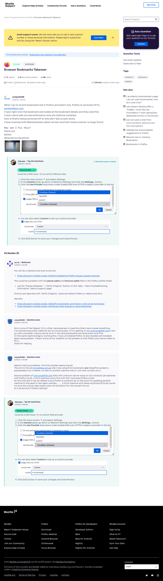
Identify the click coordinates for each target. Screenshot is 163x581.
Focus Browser (48, 548)
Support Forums (18, 17)
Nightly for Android (85, 548)
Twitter (7, 539)
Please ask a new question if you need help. (47, 55)
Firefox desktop (49, 534)
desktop (128, 81)
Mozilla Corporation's (19, 562)
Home (6, 17)
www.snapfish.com (100, 331)
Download (46, 529)
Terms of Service (27, 575)
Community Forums (57, 6)
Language (129, 562)
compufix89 (18, 97)
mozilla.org (9, 575)
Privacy (42, 575)
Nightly (79, 543)
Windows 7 (129, 77)
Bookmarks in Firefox (136, 144)
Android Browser (49, 539)
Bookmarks (21, 82)
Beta (77, 534)
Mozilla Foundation (65, 562)
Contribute (95, 6)
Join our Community (14, 543)
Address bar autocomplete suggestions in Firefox (139, 131)
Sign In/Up (151, 5)
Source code (10, 534)
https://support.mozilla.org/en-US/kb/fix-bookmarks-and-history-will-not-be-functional (60, 304)
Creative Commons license (25, 569)
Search (156, 19)
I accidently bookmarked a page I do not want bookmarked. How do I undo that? (142, 99)
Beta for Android (83, 539)
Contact (65, 575)
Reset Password (118, 539)
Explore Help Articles (32, 6)
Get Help (114, 548)
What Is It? (115, 534)
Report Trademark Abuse (16, 529)
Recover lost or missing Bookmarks (138, 138)
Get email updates (132, 60)
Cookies (54, 575)
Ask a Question (78, 6)
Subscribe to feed (132, 63)
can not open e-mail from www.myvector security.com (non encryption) (140, 123)
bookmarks (142, 77)
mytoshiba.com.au (42, 368)
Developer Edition (84, 529)
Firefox (30, 17)
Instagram (158, 575)
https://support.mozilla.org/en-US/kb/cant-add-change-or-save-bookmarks (54, 306)
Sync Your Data (117, 543)
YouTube (152, 575)
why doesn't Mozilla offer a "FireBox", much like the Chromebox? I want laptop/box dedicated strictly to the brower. (142, 111)
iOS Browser (47, 543)
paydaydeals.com (14, 108)
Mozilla (10, 512)
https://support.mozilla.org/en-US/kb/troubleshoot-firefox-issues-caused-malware (58, 276)
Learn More (98, 38)
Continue (141, 44)
